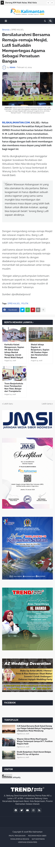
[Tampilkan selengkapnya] (43, 310)
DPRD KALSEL (17, 30)
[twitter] (21, 810)
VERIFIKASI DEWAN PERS (27, 842)
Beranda (5, 30)
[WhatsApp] (27, 310)
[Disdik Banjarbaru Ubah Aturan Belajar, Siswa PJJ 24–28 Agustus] (8, 755)
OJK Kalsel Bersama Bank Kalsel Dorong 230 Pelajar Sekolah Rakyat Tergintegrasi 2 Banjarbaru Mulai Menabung (35, 728)
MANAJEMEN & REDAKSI (19, 839)
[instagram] (33, 810)
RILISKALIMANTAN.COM (16, 122)
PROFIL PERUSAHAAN (17, 836)
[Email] (38, 310)
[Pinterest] (33, 310)
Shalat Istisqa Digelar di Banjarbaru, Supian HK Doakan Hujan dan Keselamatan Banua (40, 351)
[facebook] (15, 810)
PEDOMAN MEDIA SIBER (37, 836)
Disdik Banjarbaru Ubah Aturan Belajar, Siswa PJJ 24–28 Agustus (34, 753)
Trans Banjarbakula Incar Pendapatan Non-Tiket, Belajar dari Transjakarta (13, 387)
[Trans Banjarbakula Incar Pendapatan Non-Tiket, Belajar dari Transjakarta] (14, 373)
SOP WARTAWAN (38, 839)
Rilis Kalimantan (35, 832)
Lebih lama (47, 404)
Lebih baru (8, 404)
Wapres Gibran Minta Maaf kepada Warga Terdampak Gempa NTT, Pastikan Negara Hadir (35, 741)
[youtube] (27, 810)
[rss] (39, 810)
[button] (48, 2)
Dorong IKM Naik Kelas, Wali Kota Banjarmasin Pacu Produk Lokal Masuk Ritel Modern (23, 3)
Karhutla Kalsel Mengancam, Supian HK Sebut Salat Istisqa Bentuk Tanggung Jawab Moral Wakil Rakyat (14, 351)
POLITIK (24, 303)
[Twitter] (22, 310)
